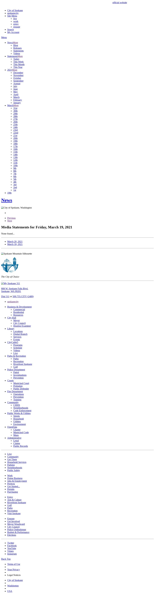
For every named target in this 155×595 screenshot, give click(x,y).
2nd (15, 187)
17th (15, 146)
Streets (16, 416)
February (17, 100)
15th (15, 152)
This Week (18, 61)
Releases (17, 48)
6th (14, 176)
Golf (15, 367)
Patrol (16, 372)
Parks (16, 358)
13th (15, 157)
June (15, 89)
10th (15, 165)
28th (15, 116)
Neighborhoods (20, 408)
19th (15, 141)
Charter (16, 429)
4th (14, 182)
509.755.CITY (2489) (23, 296)
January (17, 102)
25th (15, 124)
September (18, 81)
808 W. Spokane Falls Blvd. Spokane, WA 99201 (14, 290)
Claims (16, 443)
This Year (17, 67)
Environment (19, 424)
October (17, 78)
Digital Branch (20, 334)
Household (18, 418)
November (18, 75)
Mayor (16, 320)
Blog (15, 45)
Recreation (18, 361)
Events (16, 339)
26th (15, 121)
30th (15, 111)
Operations (18, 394)
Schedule (17, 347)
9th (14, 168)
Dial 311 (5, 296)
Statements (18, 50)
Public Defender (21, 388)
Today (16, 59)
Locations (18, 331)
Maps (16, 435)
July (15, 86)
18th (15, 143)
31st (15, 108)
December (18, 72)
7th (14, 173)
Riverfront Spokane (22, 364)
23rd (15, 130)
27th (15, 119)
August (16, 83)
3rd (14, 184)
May (15, 91)
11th (15, 162)
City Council (19, 323)
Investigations (19, 375)
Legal (16, 440)
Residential (18, 312)
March (16, 97)
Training (17, 399)
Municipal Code (21, 432)
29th (15, 113)
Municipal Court (21, 383)
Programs (17, 345)
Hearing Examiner (22, 326)
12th (15, 160)
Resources (18, 315)
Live (15, 353)
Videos (16, 53)
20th (15, 138)
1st (14, 190)
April (15, 94)
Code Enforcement (22, 410)
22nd (15, 132)
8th (14, 171)
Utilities (17, 421)
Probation (18, 386)
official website (119, 2)
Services (17, 337)
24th (15, 127)
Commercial (19, 309)
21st (15, 135)
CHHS (16, 405)
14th (15, 154)
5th (14, 179)
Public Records (20, 446)
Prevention (18, 377)
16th (15, 149)
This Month (19, 64)
